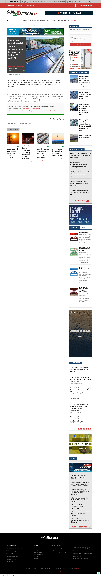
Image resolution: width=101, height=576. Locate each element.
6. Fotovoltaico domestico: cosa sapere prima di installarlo (80, 499)
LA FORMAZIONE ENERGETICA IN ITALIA (85, 249)
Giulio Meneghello (41, 160)
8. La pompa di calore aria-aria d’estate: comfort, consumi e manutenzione (80, 484)
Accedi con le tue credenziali (31, 109)
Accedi (82, 2)
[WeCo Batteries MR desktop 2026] (80, 59)
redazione (77, 568)
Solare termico (15, 26)
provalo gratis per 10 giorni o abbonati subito (41, 111)
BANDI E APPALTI (85, 232)
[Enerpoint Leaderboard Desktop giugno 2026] (69, 13)
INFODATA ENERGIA (13, 2)
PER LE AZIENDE (56, 546)
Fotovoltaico (26, 20)
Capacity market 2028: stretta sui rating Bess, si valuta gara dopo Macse (43, 153)
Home (8, 26)
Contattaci (30, 5)
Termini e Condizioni (67, 571)
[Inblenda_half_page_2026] (80, 333)
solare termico (28, 123)
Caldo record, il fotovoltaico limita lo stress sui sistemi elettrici (12, 153)
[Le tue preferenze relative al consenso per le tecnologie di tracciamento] (98, 573)
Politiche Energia (41, 20)
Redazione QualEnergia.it (16, 66)
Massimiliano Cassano (12, 160)
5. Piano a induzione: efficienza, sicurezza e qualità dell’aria (78, 506)
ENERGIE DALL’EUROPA (84, 267)
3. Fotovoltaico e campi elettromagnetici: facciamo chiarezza (80, 520)
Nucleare (66, 20)
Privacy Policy (3, 575)
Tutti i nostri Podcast (81, 527)
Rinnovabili (33, 20)
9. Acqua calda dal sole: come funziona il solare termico (78, 477)
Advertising (20, 5)
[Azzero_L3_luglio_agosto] (35, 32)
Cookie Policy (57, 571)
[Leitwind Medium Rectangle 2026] (80, 214)
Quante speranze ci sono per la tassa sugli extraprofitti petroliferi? (26, 153)
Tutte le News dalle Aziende (82, 201)
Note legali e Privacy (48, 571)
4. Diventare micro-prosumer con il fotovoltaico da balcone (80, 513)
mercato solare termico (17, 123)
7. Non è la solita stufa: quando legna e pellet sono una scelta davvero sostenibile (80, 491)
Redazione (10, 5)
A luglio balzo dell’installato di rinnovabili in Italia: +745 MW (58, 152)
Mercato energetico (52, 20)
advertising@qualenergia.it (61, 552)
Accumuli (60, 20)
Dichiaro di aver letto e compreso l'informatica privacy (80, 38)
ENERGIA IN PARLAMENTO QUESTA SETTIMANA (84, 289)
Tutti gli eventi (84, 429)
